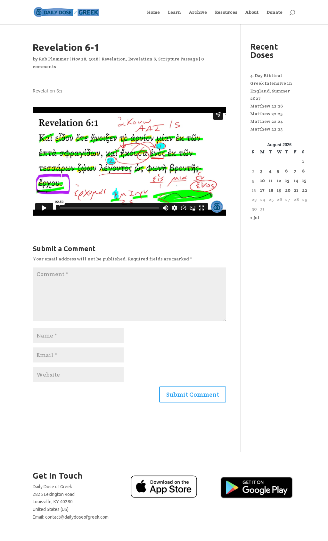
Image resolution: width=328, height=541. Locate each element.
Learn (174, 12)
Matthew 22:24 (266, 121)
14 (296, 180)
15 (304, 180)
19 (279, 190)
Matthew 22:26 (266, 106)
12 (279, 180)
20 (288, 190)
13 (287, 180)
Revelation (114, 59)
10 (262, 180)
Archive (198, 12)
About (251, 12)
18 (271, 190)
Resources (226, 12)
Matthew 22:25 (266, 113)
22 (304, 190)
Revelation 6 (142, 59)
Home (153, 12)
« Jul (254, 217)
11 (271, 180)
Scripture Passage (178, 59)
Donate (274, 12)
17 (262, 190)
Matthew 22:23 (266, 129)
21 (296, 190)
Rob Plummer (54, 59)
